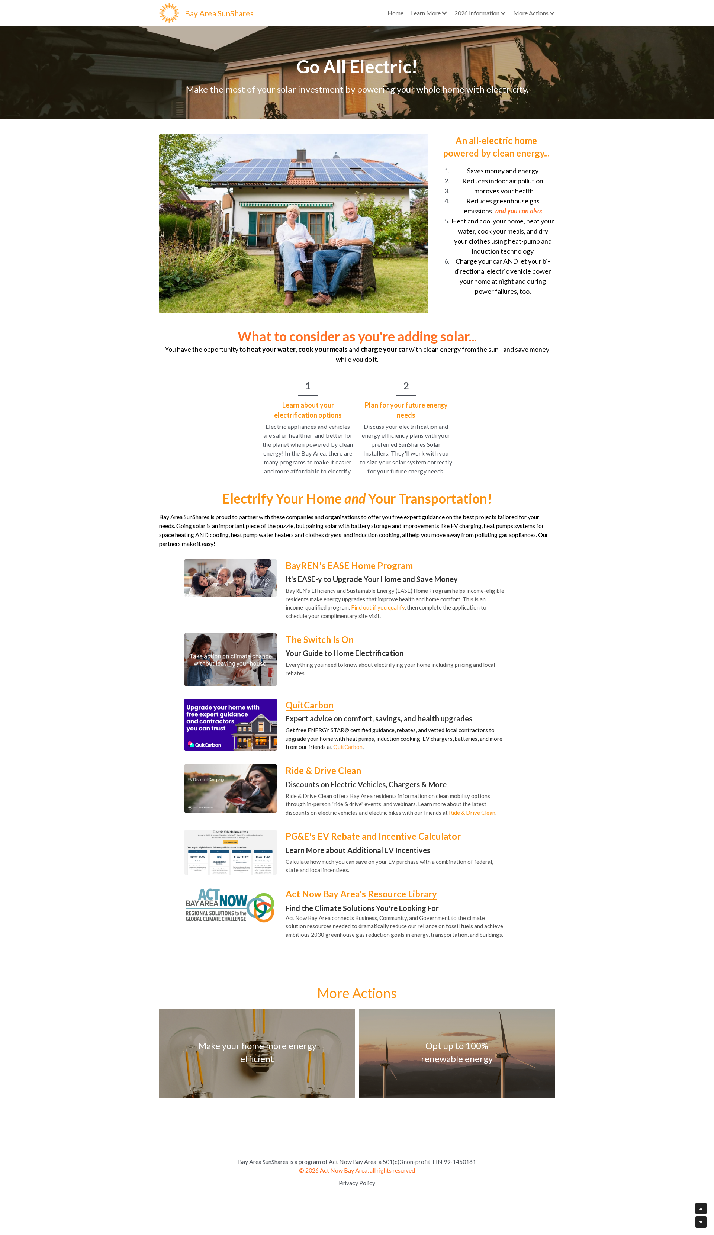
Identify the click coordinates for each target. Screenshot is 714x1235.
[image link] (169, 12)
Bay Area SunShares (219, 13)
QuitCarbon (348, 746)
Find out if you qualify (378, 607)
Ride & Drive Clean (472, 812)
